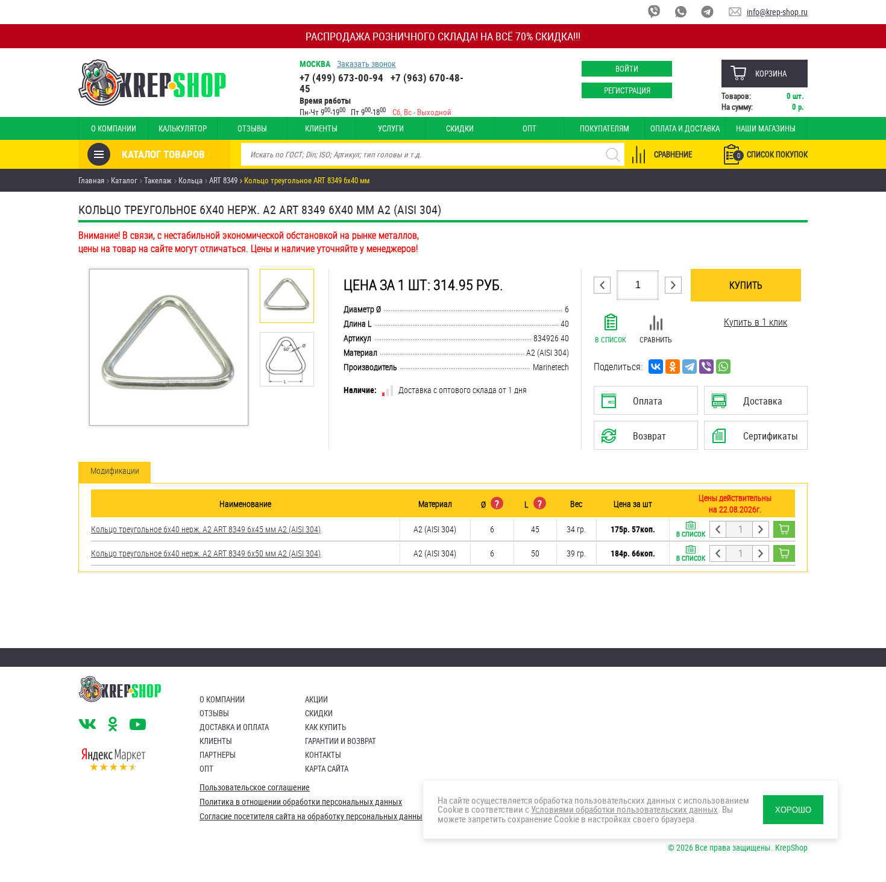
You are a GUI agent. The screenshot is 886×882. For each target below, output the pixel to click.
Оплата (643, 404)
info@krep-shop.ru (777, 11)
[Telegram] (689, 366)
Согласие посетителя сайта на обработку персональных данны (311, 816)
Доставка (755, 404)
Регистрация (627, 90)
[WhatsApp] (723, 366)
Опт (529, 128)
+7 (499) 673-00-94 (341, 77)
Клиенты (321, 128)
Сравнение (673, 154)
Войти (626, 68)
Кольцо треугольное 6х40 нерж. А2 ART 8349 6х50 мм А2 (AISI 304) (206, 553)
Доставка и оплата (234, 727)
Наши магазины (766, 128)
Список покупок (772, 154)
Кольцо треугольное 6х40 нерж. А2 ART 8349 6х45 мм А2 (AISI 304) (206, 529)
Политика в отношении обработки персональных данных (301, 802)
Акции (316, 699)
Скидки (460, 128)
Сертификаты (757, 439)
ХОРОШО (793, 809)
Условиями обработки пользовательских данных (624, 809)
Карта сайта (326, 768)
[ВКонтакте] (656, 366)
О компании (113, 128)
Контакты (323, 754)
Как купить (325, 727)
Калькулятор (183, 128)
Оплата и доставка (685, 128)
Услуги (391, 128)
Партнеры (218, 754)
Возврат (636, 439)
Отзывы (252, 128)
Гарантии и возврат (340, 741)
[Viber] (706, 366)
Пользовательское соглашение (255, 787)
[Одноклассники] (672, 366)
